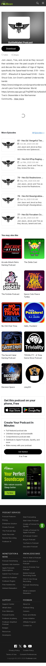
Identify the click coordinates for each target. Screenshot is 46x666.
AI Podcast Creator (30, 536)
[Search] (37, 3)
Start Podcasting (29, 517)
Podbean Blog (28, 608)
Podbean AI (6, 541)
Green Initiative (29, 618)
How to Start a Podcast (32, 558)
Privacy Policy (14, 650)
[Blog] (25, 646)
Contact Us (27, 625)
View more (19, 99)
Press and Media (29, 615)
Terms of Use (11, 654)
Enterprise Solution (9, 524)
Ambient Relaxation (9, 588)
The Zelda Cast (30, 262)
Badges (5, 628)
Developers (6, 635)
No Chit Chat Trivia (9, 326)
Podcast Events (8, 615)
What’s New (6, 608)
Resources (6, 631)
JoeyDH (27, 387)
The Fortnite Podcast (10, 294)
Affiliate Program (29, 622)
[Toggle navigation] (43, 3)
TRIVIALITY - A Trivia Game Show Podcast (33, 356)
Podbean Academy (9, 618)
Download (11, 48)
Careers (26, 611)
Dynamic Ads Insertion (11, 564)
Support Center (8, 604)
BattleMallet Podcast (20, 42)
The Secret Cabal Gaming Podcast (8, 356)
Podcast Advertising (10, 561)
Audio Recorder (8, 534)
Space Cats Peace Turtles (32, 295)
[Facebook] (15, 646)
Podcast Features (9, 516)
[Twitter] (20, 646)
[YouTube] (30, 646)
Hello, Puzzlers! (30, 326)
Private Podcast (8, 527)
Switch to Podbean (9, 577)
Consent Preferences (28, 654)
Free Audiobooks (8, 585)
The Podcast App (9, 531)
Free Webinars (7, 611)
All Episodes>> (38, 133)
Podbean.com (31, 658)
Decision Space (8, 387)
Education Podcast (30, 547)
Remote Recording (9, 538)
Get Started (23, 452)
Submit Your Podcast (10, 574)
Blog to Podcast (29, 539)
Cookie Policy (28, 650)
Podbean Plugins (8, 581)
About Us (26, 604)
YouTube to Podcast (31, 543)
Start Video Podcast (30, 520)
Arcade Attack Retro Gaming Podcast (10, 263)
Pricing (5, 520)
